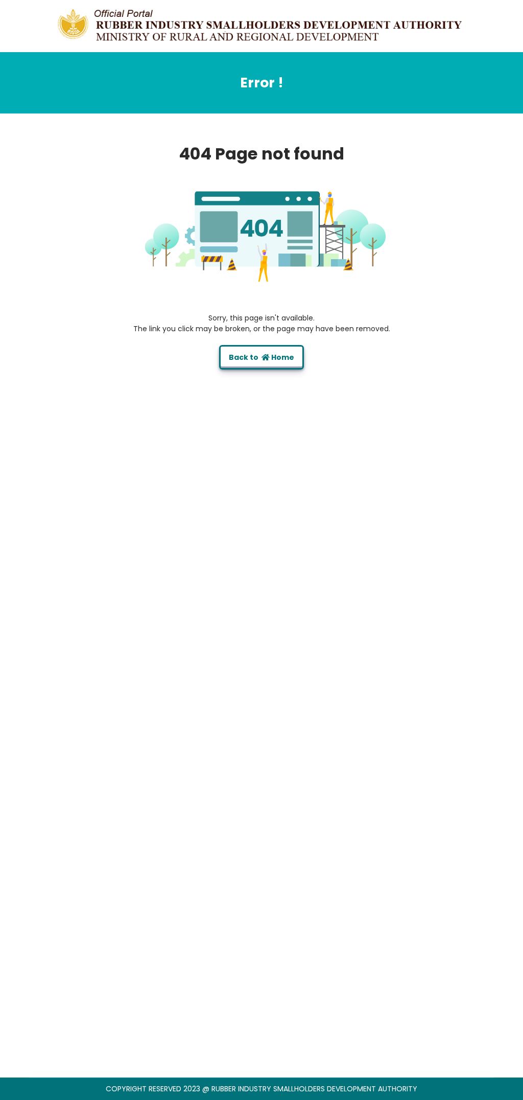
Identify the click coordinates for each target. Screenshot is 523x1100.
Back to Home (261, 357)
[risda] (261, 25)
